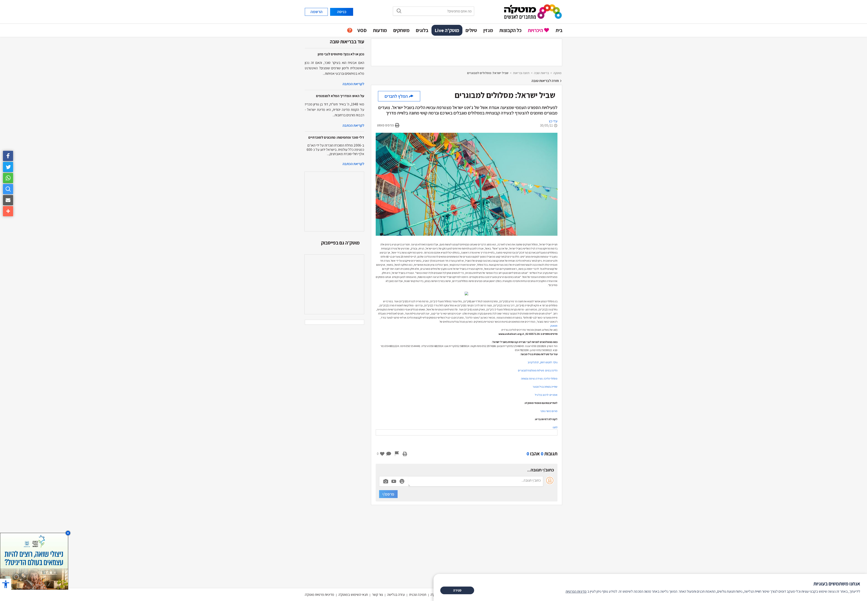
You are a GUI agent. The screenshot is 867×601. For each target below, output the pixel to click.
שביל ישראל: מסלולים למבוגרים (487, 73)
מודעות (380, 30)
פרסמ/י (388, 494)
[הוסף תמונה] (386, 480)
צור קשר (377, 594)
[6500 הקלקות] (34, 561)
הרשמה (316, 11)
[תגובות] (389, 454)
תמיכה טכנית (417, 594)
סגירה (457, 590)
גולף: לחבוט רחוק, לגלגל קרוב (542, 362)
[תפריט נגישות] (5, 584)
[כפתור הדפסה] (405, 454)
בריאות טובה (541, 73)
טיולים (471, 30)
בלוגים (422, 30)
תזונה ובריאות (521, 73)
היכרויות (535, 30)
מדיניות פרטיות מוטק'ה (319, 594)
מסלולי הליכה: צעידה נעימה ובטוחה (539, 378)
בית (559, 30)
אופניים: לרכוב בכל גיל (546, 394)
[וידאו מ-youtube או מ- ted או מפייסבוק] (394, 481)
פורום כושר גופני (548, 411)
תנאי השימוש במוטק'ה (353, 594)
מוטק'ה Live (447, 30)
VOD (362, 30)
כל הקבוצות (510, 30)
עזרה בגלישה (396, 594)
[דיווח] (397, 454)
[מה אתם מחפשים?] (8, 189)
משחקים (401, 30)
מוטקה (557, 73)
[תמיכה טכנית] (349, 30)
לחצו (555, 427)
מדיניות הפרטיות (576, 591)
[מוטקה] (533, 11)
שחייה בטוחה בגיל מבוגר (545, 386)
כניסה (341, 11)
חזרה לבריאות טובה (545, 80)
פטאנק (553, 325)
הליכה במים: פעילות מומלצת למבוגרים (537, 370)
